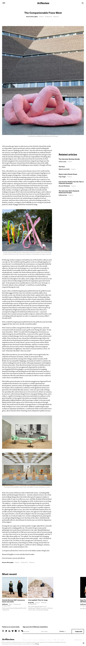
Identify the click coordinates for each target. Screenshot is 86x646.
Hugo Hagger (62, 177)
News (10, 604)
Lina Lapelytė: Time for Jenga (38, 600)
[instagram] (3, 631)
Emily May (31, 602)
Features (41, 16)
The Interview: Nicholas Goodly (69, 159)
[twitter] (6, 631)
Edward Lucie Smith (64, 169)
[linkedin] (9, 631)
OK (83, 643)
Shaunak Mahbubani (64, 186)
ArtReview (5, 604)
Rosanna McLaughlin (32, 16)
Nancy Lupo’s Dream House (68, 174)
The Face (62, 166)
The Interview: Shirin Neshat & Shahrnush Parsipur (69, 192)
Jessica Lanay (62, 161)
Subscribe (78, 631)
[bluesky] (12, 631)
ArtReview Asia (63, 195)
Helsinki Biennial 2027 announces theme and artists (13, 601)
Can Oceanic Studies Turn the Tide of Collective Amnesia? (71, 182)
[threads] (19, 631)
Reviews (37, 602)
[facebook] (15, 631)
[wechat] (22, 631)
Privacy (37, 644)
